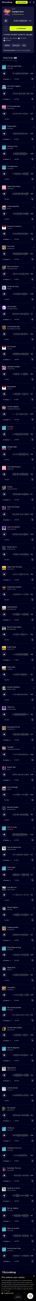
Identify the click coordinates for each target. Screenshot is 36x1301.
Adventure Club (12, 146)
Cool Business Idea (13, 326)
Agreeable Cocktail (13, 366)
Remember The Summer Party (14, 1168)
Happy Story (11, 967)
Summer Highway (13, 406)
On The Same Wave (13, 106)
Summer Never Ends (13, 1248)
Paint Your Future (12, 266)
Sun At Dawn (11, 346)
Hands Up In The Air (13, 1188)
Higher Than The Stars (14, 567)
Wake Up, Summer (13, 1228)
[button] (18, 1293)
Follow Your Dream (13, 507)
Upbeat (7, 45)
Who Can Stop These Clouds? (14, 66)
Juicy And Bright (12, 787)
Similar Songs (9, 58)
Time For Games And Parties (14, 847)
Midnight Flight (12, 447)
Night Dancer (11, 1068)
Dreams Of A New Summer (14, 226)
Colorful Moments (13, 206)
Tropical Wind (11, 126)
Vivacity (9, 487)
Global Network (12, 607)
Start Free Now (21, 2)
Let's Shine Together (14, 86)
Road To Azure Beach (14, 627)
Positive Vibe (11, 767)
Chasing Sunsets (12, 927)
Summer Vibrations (13, 687)
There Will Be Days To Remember (14, 467)
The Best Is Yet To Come (14, 1148)
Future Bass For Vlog (14, 947)
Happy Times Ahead (13, 186)
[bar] (33, 2)
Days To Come (12, 827)
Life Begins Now (12, 166)
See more (29, 34)
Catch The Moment (13, 527)
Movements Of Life (13, 727)
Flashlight (10, 747)
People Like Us (12, 547)
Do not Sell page (6, 1291)
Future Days (11, 867)
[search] (30, 2)
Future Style (11, 667)
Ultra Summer (11, 306)
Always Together (12, 907)
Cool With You (12, 887)
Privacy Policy (29, 1286)
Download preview (9, 50)
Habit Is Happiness (13, 1048)
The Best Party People (14, 1027)
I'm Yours (10, 427)
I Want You (10, 707)
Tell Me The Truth (12, 286)
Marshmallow (11, 386)
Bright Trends (11, 647)
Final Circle (10, 246)
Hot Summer (11, 1108)
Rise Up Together (12, 1208)
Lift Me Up (10, 1128)
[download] (32, 78)
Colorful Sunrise (12, 1088)
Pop (24, 45)
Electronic (16, 45)
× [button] (33, 1276)
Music (13, 9)
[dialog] (18, 1287)
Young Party (11, 987)
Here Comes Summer (14, 1007)
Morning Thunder (12, 807)
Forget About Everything (14, 587)
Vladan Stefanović (19, 14)
